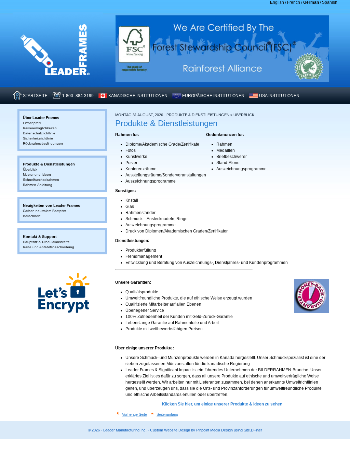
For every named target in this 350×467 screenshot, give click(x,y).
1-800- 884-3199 (78, 95)
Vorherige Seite (134, 414)
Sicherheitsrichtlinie (38, 138)
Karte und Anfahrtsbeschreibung (48, 247)
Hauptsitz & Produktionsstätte (46, 242)
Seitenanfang (167, 414)
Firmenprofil (32, 123)
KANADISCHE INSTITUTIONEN (137, 95)
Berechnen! (32, 216)
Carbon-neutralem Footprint (44, 211)
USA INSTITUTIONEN (279, 95)
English (277, 2)
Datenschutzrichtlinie (39, 133)
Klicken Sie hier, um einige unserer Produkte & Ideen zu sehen (222, 404)
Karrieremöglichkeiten (40, 128)
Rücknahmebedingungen (43, 143)
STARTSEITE (35, 95)
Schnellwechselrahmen (41, 180)
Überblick (30, 169)
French (293, 2)
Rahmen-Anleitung (37, 185)
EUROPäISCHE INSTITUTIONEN (213, 95)
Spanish (329, 2)
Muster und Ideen (37, 174)
